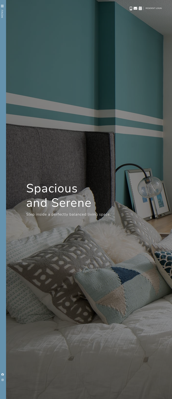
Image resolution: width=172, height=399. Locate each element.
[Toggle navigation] (2, 9)
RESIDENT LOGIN (154, 8)
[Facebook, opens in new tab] (2, 374)
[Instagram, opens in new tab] (2, 380)
